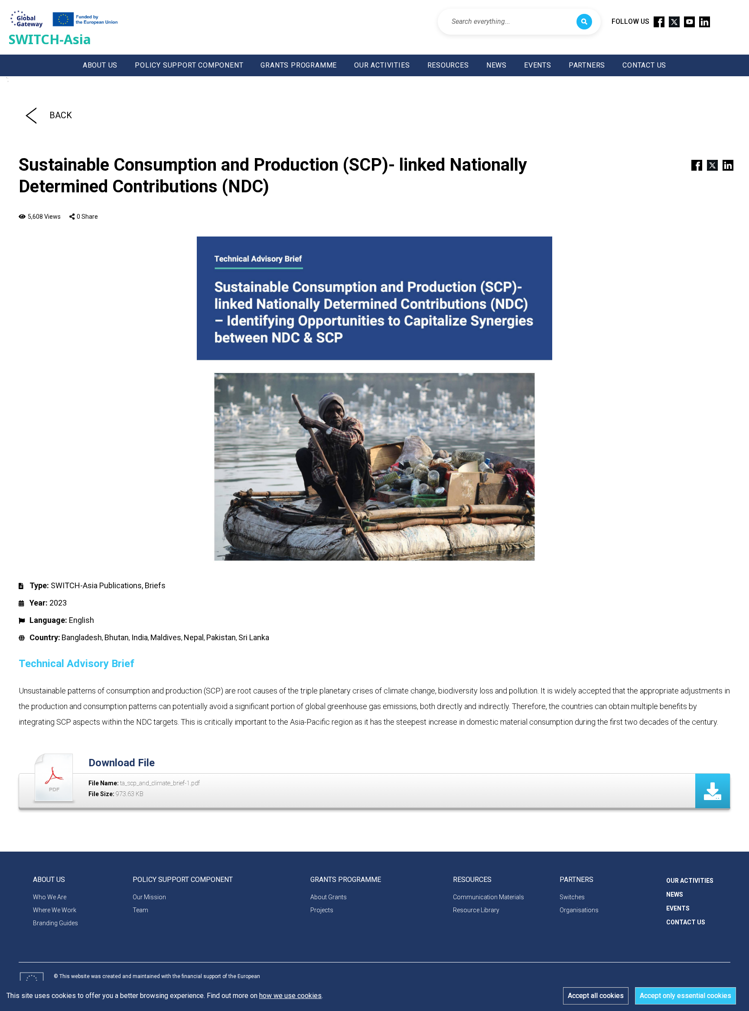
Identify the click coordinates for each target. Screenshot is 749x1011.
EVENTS (537, 65)
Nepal (194, 637)
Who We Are (49, 897)
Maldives (165, 637)
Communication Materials (488, 897)
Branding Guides (55, 923)
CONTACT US (644, 65)
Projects (321, 910)
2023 (58, 602)
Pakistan (221, 637)
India (139, 637)
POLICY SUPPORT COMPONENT (189, 65)
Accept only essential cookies (685, 996)
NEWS (496, 65)
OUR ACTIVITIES (382, 65)
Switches (572, 897)
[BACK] (31, 115)
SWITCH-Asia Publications (96, 585)
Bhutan (116, 637)
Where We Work (54, 910)
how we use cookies (290, 996)
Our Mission (149, 897)
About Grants (328, 897)
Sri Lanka (253, 637)
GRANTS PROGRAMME (299, 65)
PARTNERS (587, 65)
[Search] (584, 21)
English (81, 620)
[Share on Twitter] (709, 165)
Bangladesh (82, 637)
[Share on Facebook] (693, 165)
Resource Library (476, 910)
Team (140, 910)
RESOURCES (448, 65)
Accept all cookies (596, 996)
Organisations (579, 910)
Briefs (155, 585)
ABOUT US (100, 65)
